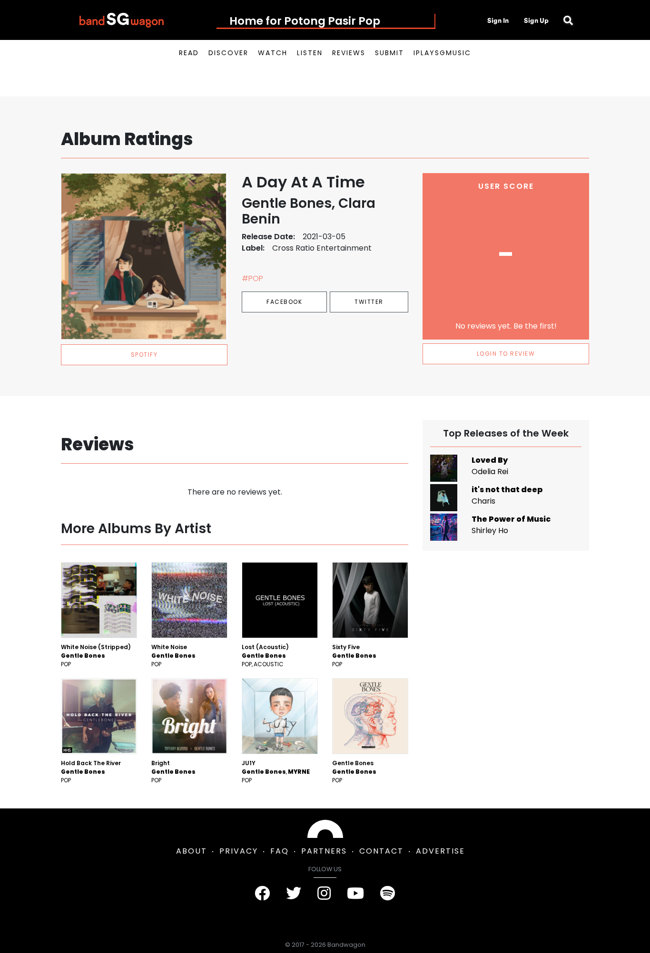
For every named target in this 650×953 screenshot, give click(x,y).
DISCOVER (228, 53)
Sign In (498, 20)
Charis (483, 501)
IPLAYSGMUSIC (442, 53)
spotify (144, 354)
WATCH (272, 53)
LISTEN (310, 53)
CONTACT (381, 851)
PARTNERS (324, 851)
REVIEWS (348, 53)
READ (189, 53)
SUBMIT (389, 53)
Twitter (369, 302)
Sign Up (536, 20)
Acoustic (269, 664)
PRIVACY (238, 851)
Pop (66, 664)
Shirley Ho (490, 530)
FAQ (279, 851)
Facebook (284, 302)
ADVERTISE (440, 851)
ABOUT (191, 851)
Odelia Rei (490, 471)
